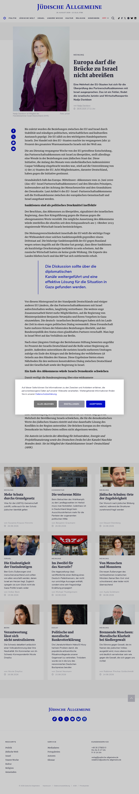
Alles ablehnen (45, 404)
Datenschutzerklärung (46, 394)
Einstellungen (71, 404)
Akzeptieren (95, 404)
